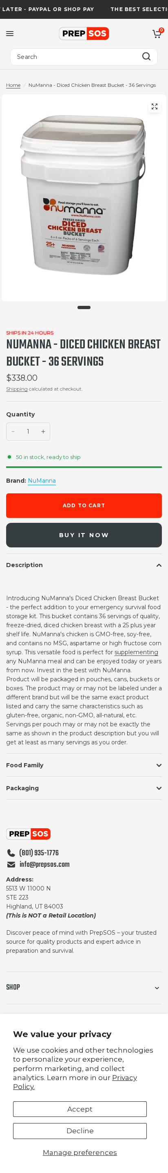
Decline (80, 1131)
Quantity (20, 414)
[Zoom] (154, 106)
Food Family (24, 765)
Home (13, 85)
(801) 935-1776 (39, 853)
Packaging (22, 788)
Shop (13, 988)
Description (24, 565)
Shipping (17, 389)
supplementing (136, 652)
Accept (80, 1109)
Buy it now (84, 535)
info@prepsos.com (45, 865)
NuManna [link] (42, 480)
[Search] (146, 57)
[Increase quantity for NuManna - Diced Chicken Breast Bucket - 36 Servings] (43, 431)
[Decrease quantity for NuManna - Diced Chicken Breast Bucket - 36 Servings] (13, 431)
